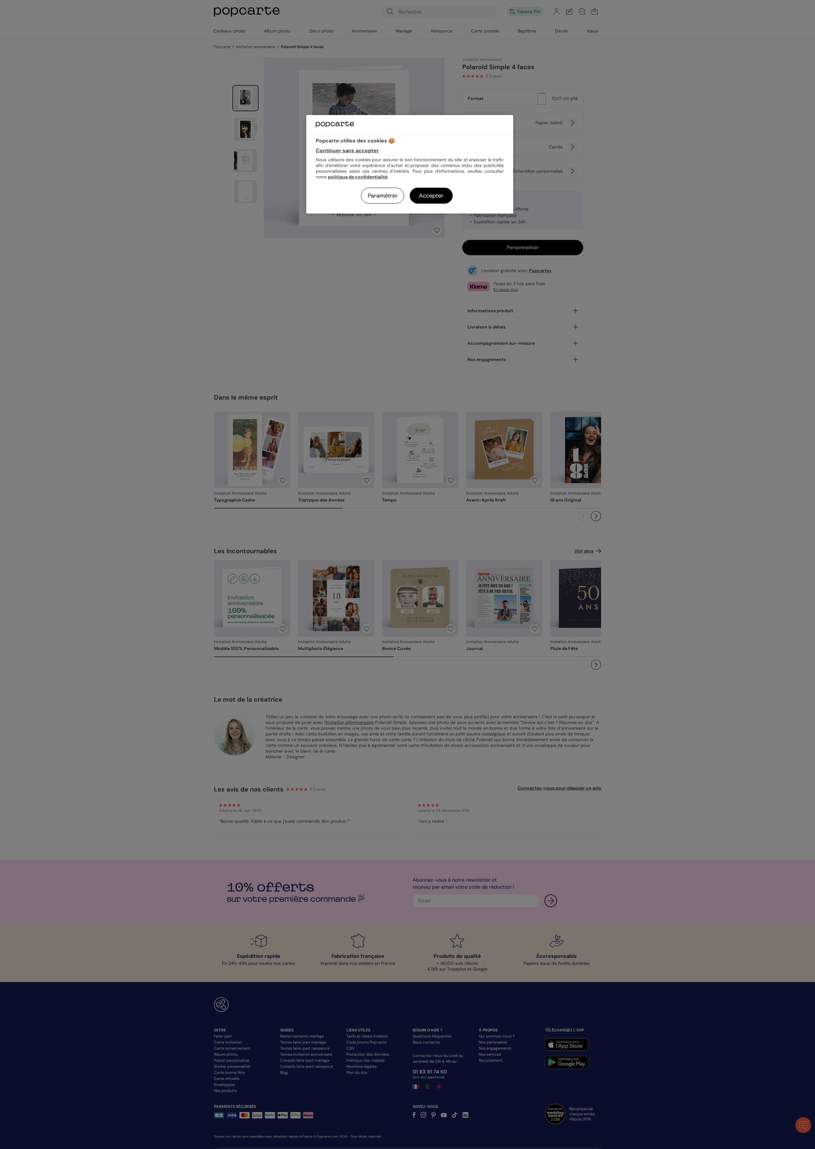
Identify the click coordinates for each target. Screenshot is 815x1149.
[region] (409, 164)
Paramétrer (383, 195)
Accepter (431, 195)
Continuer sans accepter (347, 151)
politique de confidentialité (357, 177)
